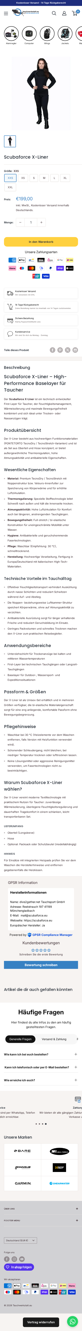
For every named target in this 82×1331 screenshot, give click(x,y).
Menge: (9, 222)
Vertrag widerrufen (41, 1322)
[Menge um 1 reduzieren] (20, 222)
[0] (74, 13)
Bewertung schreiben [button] (41, 965)
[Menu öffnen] (6, 13)
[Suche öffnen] (54, 13)
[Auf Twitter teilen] (67, 350)
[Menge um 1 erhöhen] (41, 222)
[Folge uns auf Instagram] (14, 1259)
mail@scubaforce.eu (33, 915)
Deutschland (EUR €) (17, 1240)
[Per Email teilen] (75, 350)
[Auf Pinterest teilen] (60, 350)
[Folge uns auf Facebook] (7, 1259)
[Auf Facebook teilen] (52, 350)
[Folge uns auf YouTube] (22, 1259)
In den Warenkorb (41, 241)
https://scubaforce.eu (38, 920)
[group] (11, 35)
